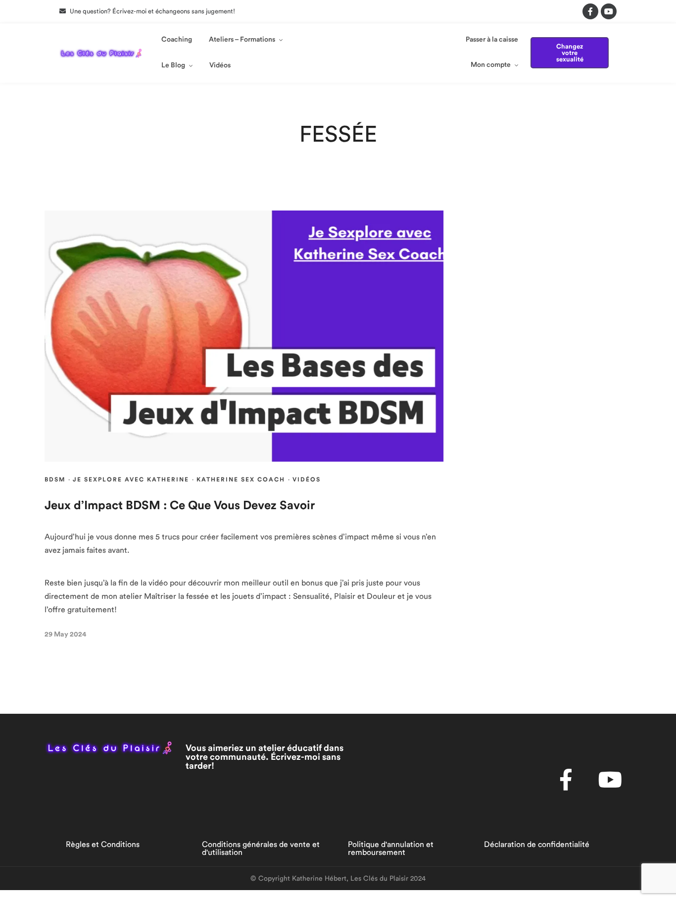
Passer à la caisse (492, 39)
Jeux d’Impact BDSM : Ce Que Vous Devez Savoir (180, 506)
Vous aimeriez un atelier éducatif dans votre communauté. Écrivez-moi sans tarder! (264, 756)
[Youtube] (609, 11)
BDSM (55, 479)
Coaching (176, 39)
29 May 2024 (65, 634)
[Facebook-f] (590, 11)
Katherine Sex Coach (240, 479)
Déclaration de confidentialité (536, 844)
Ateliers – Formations (242, 39)
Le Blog (173, 65)
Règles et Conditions (103, 844)
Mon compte (491, 64)
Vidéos (220, 65)
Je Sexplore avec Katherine (131, 479)
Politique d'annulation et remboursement (391, 848)
